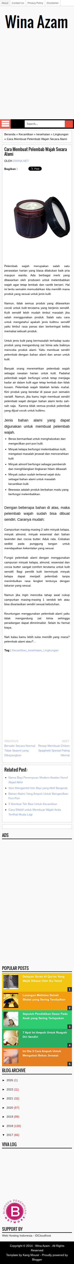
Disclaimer (53, 3)
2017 (10, 1135)
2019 (10, 1116)
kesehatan (35, 650)
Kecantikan (19, 650)
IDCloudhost (43, 1235)
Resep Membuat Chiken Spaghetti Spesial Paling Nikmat (54, 750)
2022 (10, 1089)
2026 (10, 1080)
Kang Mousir (31, 1255)
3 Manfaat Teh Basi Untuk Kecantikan (32, 804)
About (5, 3)
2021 (10, 1098)
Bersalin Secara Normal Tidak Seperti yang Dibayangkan (19, 750)
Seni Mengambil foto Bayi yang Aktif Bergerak (38, 788)
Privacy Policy (35, 3)
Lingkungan (51, 650)
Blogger (37, 1259)
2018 (10, 1126)
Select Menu (5, 124)
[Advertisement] (37, 80)
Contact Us (18, 3)
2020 (10, 1107)
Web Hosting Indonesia (17, 1235)
